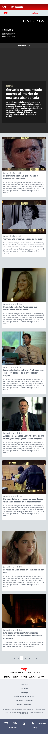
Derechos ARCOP (24, 704)
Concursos (24, 688)
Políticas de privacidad (24, 696)
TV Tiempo (24, 692)
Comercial (24, 684)
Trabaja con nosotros (24, 700)
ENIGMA (22, 45)
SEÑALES (35, 13)
